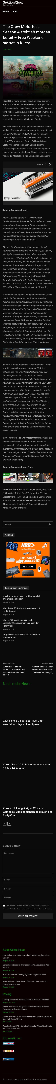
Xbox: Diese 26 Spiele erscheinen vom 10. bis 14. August (21, 610)
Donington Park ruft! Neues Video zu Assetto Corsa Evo (26, 999)
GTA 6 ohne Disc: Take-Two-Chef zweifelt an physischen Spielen (21, 597)
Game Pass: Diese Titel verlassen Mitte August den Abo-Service (26, 966)
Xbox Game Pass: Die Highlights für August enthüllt (24, 974)
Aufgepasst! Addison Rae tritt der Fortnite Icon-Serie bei (21, 636)
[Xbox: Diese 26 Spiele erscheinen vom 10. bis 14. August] (48, 611)
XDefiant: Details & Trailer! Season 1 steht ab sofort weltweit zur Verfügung (42, 669)
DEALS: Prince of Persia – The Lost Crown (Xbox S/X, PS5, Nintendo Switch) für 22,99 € (14, 671)
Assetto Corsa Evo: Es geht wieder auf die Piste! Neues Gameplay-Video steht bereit (26, 1008)
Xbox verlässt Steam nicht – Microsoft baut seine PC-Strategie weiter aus (25, 983)
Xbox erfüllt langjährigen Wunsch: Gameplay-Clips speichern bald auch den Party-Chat (21, 623)
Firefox (8, 1059)
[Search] (50, 524)
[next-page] (9, 824)
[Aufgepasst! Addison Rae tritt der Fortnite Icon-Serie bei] (48, 637)
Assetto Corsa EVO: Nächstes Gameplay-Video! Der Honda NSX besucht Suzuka (27, 1027)
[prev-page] (4, 824)
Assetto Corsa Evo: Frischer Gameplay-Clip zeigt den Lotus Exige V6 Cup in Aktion (27, 1017)
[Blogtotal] (8, 1051)
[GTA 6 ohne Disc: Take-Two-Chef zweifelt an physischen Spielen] (48, 598)
